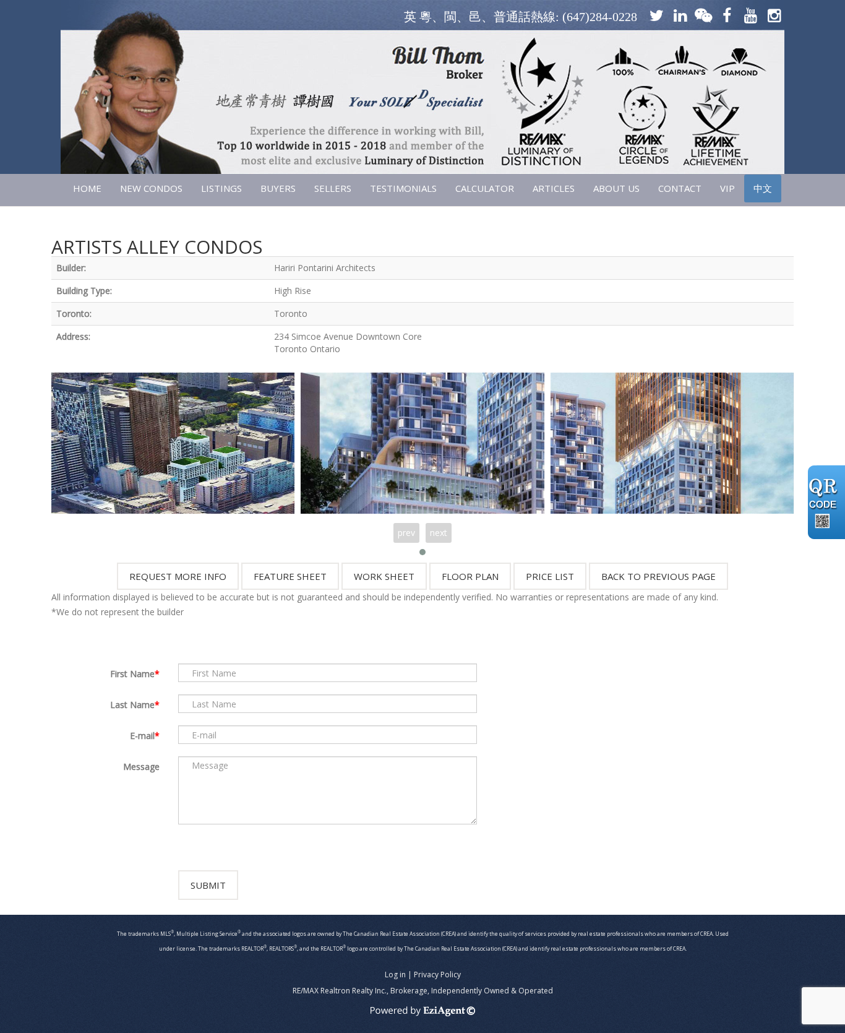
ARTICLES (554, 188)
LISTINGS (221, 188)
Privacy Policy (437, 974)
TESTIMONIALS (403, 188)
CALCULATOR (484, 188)
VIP (727, 188)
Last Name (132, 705)
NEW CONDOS (151, 188)
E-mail (142, 735)
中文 (762, 188)
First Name (132, 674)
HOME (87, 188)
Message (141, 766)
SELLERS (332, 188)
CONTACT (679, 188)
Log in (395, 974)
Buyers (278, 188)
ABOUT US (616, 188)
